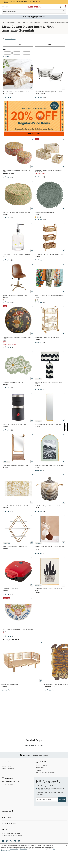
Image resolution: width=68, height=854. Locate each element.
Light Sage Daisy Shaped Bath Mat (13, 382)
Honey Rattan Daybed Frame (9, 684)
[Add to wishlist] (32, 60)
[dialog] (34, 848)
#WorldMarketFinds (16, 835)
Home (3, 22)
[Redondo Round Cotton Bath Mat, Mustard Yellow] (35, 217)
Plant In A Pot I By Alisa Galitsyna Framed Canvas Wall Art (49, 589)
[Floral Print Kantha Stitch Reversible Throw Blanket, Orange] (35, 300)
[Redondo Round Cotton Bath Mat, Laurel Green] (40, 217)
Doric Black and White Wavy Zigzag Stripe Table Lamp (48, 383)
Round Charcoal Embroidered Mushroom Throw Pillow (17, 338)
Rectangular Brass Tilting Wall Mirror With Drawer (17, 465)
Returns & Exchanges (8, 768)
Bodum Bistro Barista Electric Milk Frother (15, 424)
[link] (65, 6)
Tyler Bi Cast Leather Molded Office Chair (15, 295)
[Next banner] (66, 2)
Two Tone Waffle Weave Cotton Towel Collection (16, 91)
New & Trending (11, 22)
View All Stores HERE (7, 784)
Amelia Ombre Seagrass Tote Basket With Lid (47, 506)
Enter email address (44, 799)
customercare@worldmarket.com (45, 772)
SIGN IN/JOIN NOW (34, 134)
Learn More (38, 1)
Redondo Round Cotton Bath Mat (44, 212)
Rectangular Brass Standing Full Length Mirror (48, 424)
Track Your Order (6, 766)
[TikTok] (7, 841)
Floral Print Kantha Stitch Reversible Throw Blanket (49, 295)
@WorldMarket (6, 835)
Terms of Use (23, 849)
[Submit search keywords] (64, 11)
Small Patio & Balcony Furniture (34, 745)
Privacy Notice (14, 849)
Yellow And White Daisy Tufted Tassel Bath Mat (16, 506)
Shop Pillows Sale (34, 17)
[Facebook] (3, 841)
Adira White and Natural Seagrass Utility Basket (48, 170)
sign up (62, 799)
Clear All (6, 56)
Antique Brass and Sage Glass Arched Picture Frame (49, 465)
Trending (19, 22)
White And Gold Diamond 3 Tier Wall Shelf (15, 546)
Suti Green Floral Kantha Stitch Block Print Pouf (16, 212)
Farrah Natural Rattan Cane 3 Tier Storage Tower (49, 254)
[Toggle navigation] (2, 6)
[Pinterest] (15, 841)
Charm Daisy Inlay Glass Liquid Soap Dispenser (16, 254)
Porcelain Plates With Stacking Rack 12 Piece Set (48, 91)
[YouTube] (19, 841)
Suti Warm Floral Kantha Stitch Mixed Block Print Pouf (16, 170)
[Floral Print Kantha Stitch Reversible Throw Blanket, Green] (37, 300)
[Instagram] (11, 841)
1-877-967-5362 (40, 767)
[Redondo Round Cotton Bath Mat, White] (39, 217)
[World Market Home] (34, 7)
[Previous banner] (2, 2)
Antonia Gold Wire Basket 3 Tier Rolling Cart (47, 337)
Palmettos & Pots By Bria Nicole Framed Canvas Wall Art (49, 547)
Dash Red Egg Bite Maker (10, 588)
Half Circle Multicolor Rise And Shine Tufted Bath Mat (18, 629)
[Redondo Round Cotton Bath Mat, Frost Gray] (37, 217)
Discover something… (10, 11)
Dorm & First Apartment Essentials (31, 22)
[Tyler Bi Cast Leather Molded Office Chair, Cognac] (4, 300)
